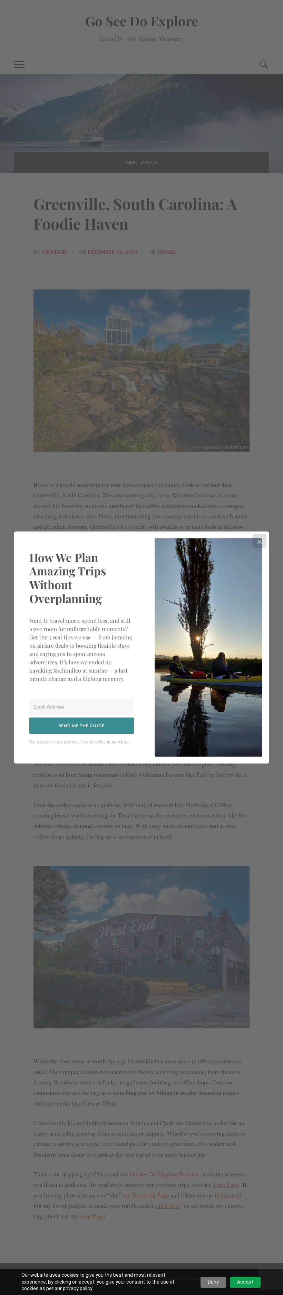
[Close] (259, 541)
